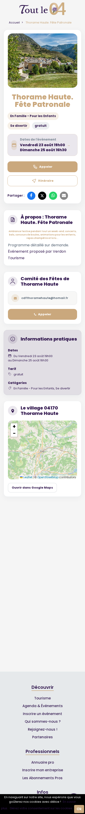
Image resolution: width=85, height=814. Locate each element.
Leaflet (27, 477)
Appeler (45, 167)
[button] (14, 426)
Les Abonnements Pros (42, 778)
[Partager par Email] (64, 196)
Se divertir (18, 126)
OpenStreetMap (47, 477)
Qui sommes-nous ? (43, 721)
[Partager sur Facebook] (31, 196)
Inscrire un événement (42, 713)
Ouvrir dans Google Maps (32, 487)
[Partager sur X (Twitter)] (42, 196)
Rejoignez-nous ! (42, 729)
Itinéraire (45, 181)
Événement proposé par (30, 251)
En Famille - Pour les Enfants (33, 116)
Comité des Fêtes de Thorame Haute (45, 281)
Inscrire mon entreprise (42, 770)
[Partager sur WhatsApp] (53, 196)
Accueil (14, 22)
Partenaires (42, 737)
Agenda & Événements (42, 705)
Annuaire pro (42, 762)
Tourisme (42, 698)
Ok (79, 809)
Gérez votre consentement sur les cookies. (41, 808)
